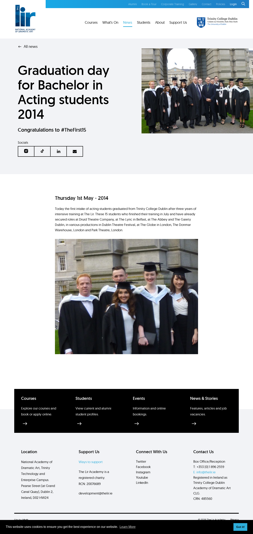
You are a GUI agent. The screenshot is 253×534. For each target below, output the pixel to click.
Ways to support (91, 462)
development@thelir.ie (95, 493)
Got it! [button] (240, 526)
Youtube (142, 477)
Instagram (143, 472)
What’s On (110, 22)
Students (143, 22)
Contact (206, 4)
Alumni (132, 4)
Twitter (141, 461)
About (160, 22)
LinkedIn (142, 482)
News (127, 22)
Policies (220, 4)
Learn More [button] (128, 526)
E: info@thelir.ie (204, 472)
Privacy (234, 519)
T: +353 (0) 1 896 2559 (208, 467)
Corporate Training (172, 4)
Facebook (143, 467)
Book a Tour (149, 4)
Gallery (193, 4)
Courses (91, 22)
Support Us (178, 22)
